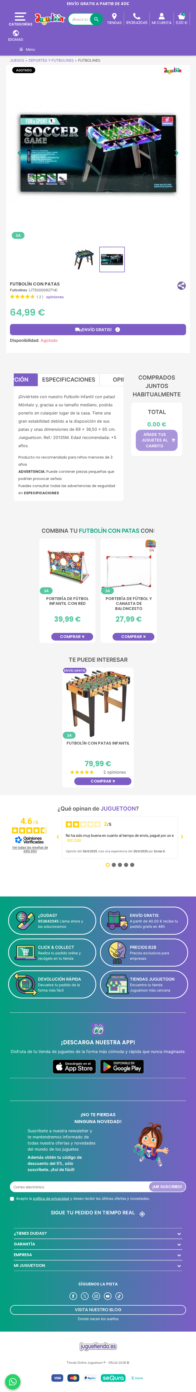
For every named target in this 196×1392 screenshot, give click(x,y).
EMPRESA (23, 1255)
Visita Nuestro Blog (98, 1310)
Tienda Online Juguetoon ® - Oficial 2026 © (98, 1362)
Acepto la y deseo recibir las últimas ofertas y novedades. (83, 1198)
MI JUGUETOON (29, 1265)
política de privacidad (51, 1198)
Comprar (72, 637)
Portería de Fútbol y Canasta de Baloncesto (129, 603)
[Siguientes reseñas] (182, 837)
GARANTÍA (24, 1244)
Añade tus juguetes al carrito (159, 440)
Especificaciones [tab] (68, 379)
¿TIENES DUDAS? (30, 1233)
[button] (181, 285)
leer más (74, 840)
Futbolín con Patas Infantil (98, 743)
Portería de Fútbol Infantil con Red (67, 601)
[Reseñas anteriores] (57, 837)
